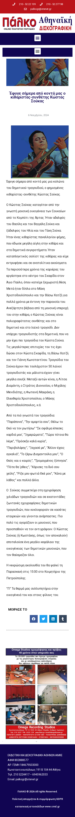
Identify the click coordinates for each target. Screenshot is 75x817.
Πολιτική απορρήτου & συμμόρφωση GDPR (37, 799)
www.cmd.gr (52, 806)
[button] (37, 38)
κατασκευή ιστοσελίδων (29, 806)
